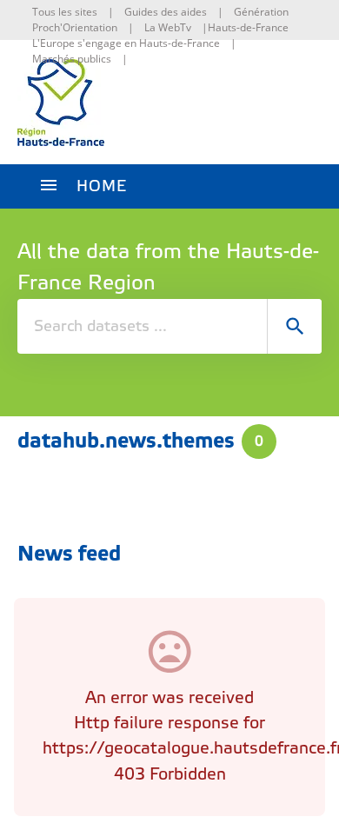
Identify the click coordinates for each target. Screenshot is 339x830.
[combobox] (169, 326)
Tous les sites (64, 11)
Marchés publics (71, 58)
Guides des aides (165, 11)
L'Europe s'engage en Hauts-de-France (126, 43)
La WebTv (167, 27)
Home (101, 186)
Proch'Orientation (74, 27)
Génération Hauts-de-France (248, 19)
